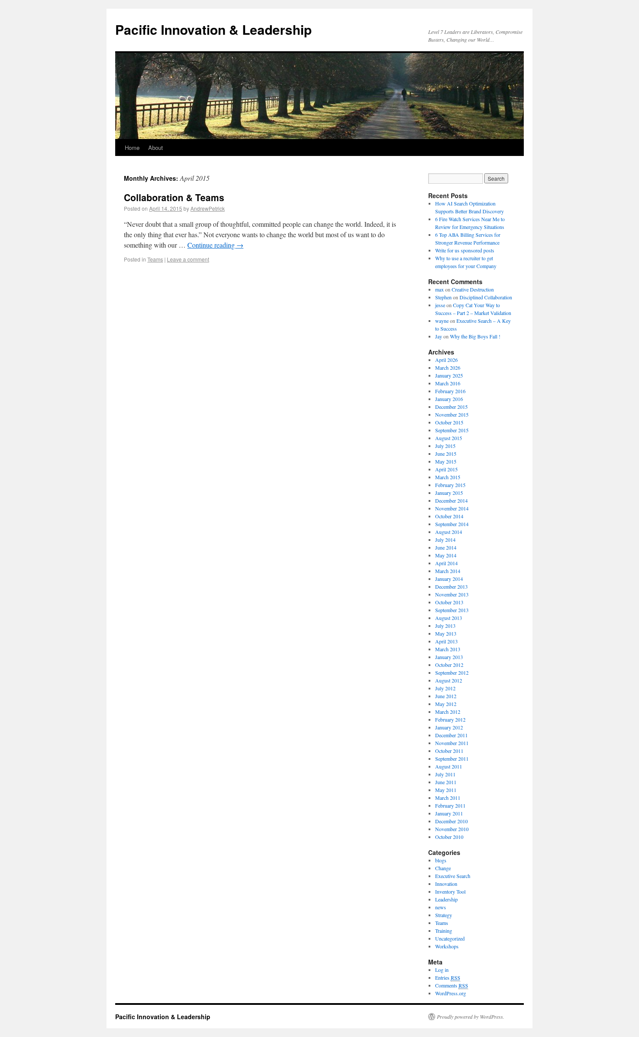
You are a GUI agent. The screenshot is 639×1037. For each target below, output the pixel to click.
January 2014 (449, 578)
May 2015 (445, 461)
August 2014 (448, 531)
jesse (440, 304)
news (440, 907)
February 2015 (450, 484)
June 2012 (445, 695)
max (439, 289)
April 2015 (446, 469)
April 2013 (446, 641)
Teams (155, 259)
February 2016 (450, 391)
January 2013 (449, 656)
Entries (447, 977)
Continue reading (215, 244)
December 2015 (451, 406)
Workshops (447, 946)
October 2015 (449, 422)
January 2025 (449, 375)
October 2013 (449, 602)
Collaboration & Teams (174, 197)
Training (443, 930)
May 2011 (445, 789)
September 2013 (452, 609)
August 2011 (448, 766)
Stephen (443, 297)
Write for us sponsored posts (464, 250)
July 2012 (445, 688)
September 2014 (452, 523)
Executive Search (452, 875)
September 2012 (452, 672)
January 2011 (449, 813)
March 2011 (447, 797)
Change (443, 868)
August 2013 (448, 617)
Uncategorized (450, 938)
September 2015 (452, 430)
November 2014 (452, 508)
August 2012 (448, 680)
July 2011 (445, 774)
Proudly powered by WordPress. (470, 1016)
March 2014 (447, 570)
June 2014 (445, 547)
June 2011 (445, 782)
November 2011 (452, 742)
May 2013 (445, 633)
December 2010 (451, 821)
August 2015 (448, 437)
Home (132, 147)
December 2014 (451, 500)
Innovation (446, 883)
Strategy (443, 914)
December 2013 (451, 586)
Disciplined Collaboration (485, 297)
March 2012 (447, 711)
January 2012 (449, 727)
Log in (442, 969)
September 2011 (452, 758)
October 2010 (449, 836)
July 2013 (445, 625)
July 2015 (445, 445)
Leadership (446, 899)
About (155, 147)
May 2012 (445, 703)
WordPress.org (450, 993)
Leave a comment (188, 259)
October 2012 (449, 664)
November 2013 (452, 594)
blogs (440, 860)
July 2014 (445, 539)
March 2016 (447, 383)
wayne (442, 320)
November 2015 (452, 414)
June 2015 (445, 453)
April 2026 (446, 359)
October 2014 (449, 516)
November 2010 (452, 828)
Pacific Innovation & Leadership (213, 29)
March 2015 (447, 477)
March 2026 (447, 367)
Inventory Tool (450, 891)
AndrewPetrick (207, 208)
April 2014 (446, 563)
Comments (451, 985)
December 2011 (451, 735)
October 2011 (449, 750)
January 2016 (449, 398)
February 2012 (450, 719)
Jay (438, 336)
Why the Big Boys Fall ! (475, 336)
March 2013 (447, 649)
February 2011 (450, 805)
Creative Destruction (473, 289)
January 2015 (449, 492)
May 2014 (445, 555)
